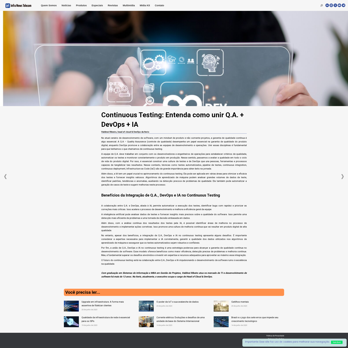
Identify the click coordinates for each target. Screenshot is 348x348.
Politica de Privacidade (275, 336)
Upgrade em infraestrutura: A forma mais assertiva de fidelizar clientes (103, 303)
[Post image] (71, 306)
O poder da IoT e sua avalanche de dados (177, 301)
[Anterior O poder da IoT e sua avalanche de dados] (5, 176)
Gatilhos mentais (240, 301)
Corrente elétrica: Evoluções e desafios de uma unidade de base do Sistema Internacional (180, 319)
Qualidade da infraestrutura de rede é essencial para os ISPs (106, 319)
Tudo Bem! (337, 342)
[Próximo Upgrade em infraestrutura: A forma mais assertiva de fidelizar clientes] (342, 176)
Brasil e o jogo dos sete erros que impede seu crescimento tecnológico (254, 319)
